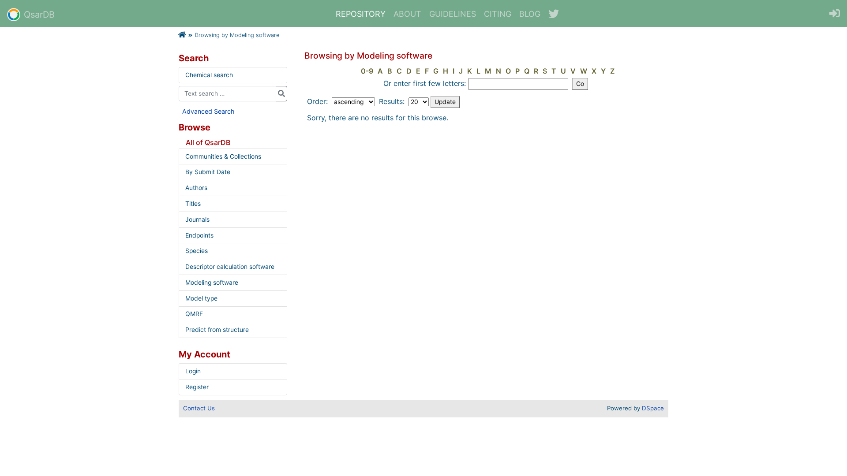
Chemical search (209, 74)
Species (196, 250)
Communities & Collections (223, 156)
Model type (201, 298)
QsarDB (39, 14)
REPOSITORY (361, 14)
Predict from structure (217, 329)
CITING (497, 14)
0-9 (367, 71)
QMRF (194, 313)
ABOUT (407, 14)
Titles (193, 203)
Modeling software (211, 282)
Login (193, 371)
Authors (196, 187)
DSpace (653, 408)
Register (197, 386)
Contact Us (199, 408)
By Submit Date (207, 171)
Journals (197, 219)
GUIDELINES (452, 14)
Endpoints (199, 235)
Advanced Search (208, 111)
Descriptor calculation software (229, 266)
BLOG (529, 14)
